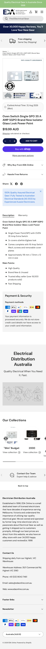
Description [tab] (8, 215)
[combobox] (23, 18)
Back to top (23, 486)
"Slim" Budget (11, 448)
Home (5, 51)
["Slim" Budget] (11, 435)
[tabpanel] (23, 253)
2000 (32, 448)
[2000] (32, 435)
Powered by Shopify (24, 643)
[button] (36, 12)
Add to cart (31, 141)
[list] (23, 78)
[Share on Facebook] (16, 183)
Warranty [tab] (23, 215)
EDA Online (12, 643)
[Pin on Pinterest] (21, 183)
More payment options (23, 155)
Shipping (6, 133)
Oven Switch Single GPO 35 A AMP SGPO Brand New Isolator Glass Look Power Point (21, 54)
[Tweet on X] (11, 183)
